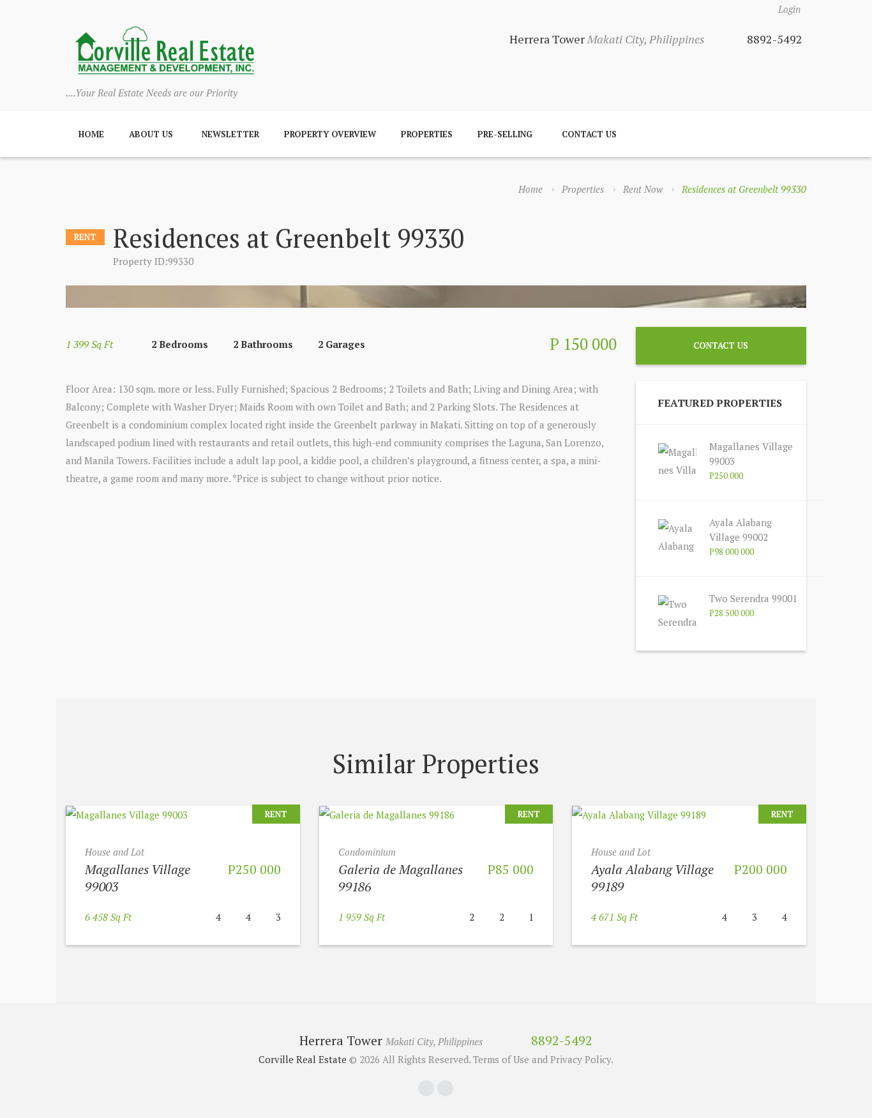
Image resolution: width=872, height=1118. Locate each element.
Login (789, 9)
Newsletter (230, 134)
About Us (151, 134)
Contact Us (589, 134)
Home (91, 134)
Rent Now (643, 189)
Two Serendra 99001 (753, 598)
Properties (427, 134)
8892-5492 (774, 39)
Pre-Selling (504, 134)
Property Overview (330, 134)
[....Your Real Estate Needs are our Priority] (165, 52)
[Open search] (792, 134)
